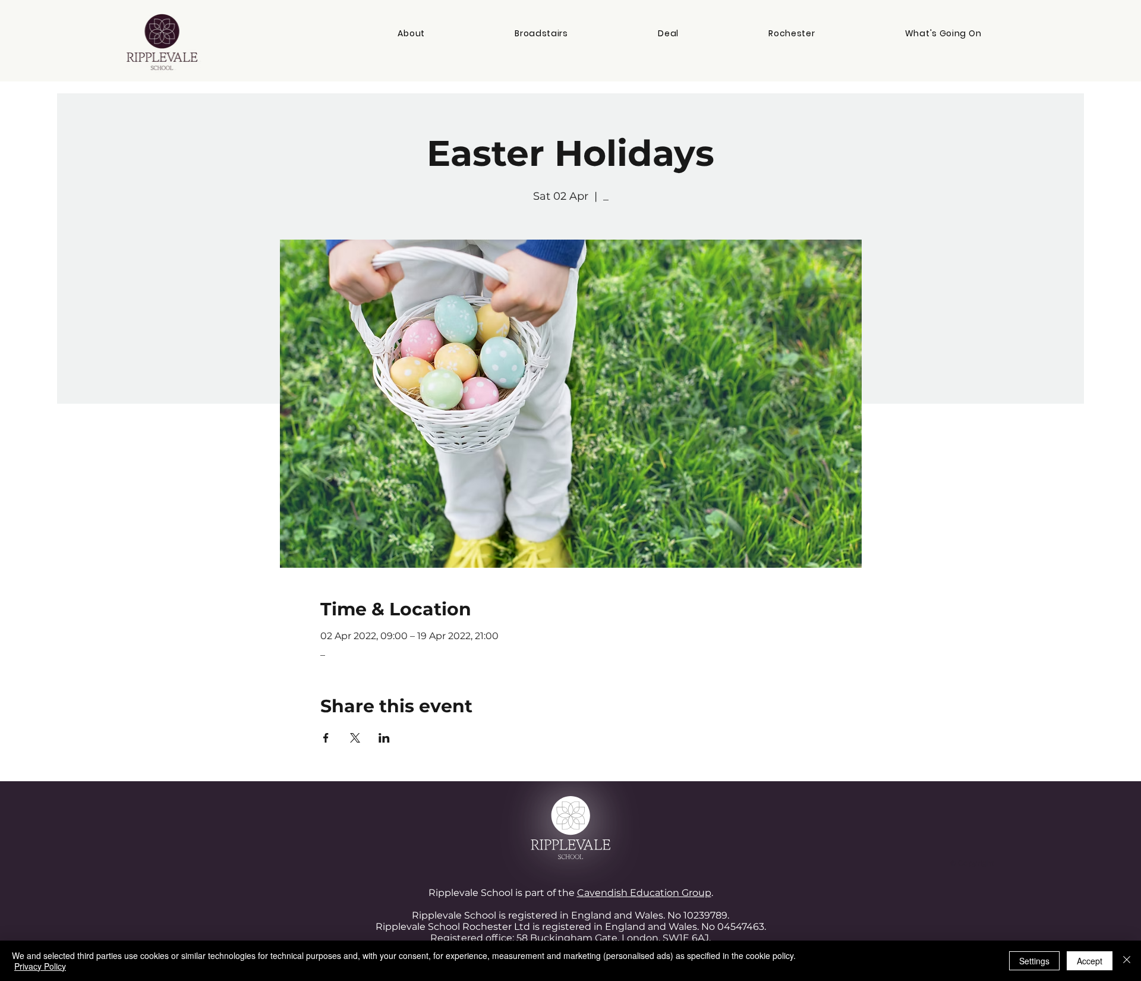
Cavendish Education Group (644, 892)
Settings (1034, 961)
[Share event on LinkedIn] (384, 738)
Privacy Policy (40, 966)
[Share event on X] (355, 738)
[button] (411, 33)
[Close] (1127, 960)
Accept (1089, 961)
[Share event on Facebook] (326, 738)
